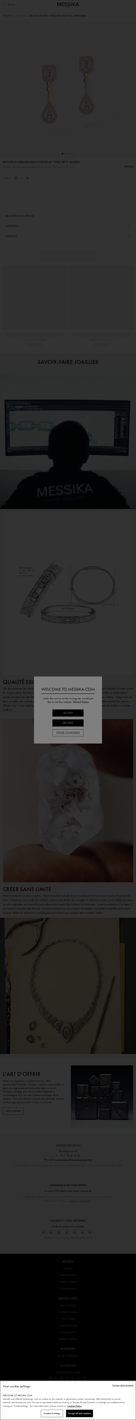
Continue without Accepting (122, 1385)
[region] (68, 1400)
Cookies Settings (52, 1413)
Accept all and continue (79, 1413)
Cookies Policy (74, 1406)
